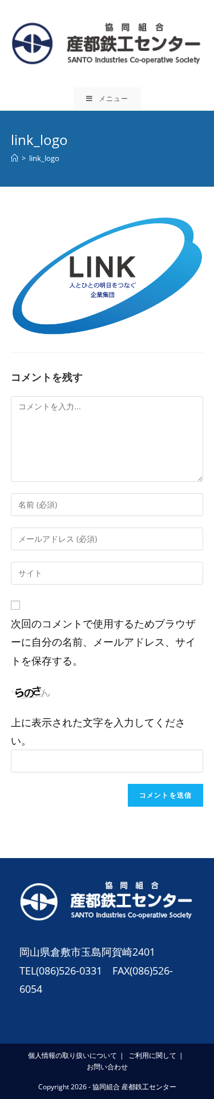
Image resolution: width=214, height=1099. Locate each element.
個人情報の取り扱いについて (72, 1055)
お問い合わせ (107, 1067)
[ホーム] (14, 158)
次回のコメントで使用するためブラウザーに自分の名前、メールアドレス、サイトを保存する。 (103, 642)
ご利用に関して (152, 1055)
